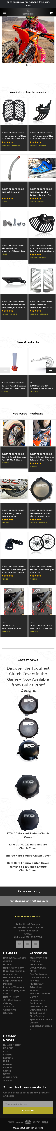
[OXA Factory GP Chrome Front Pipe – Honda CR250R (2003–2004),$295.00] (42, 361)
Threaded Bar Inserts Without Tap (13, 249)
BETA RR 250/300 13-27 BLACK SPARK (41, 627)
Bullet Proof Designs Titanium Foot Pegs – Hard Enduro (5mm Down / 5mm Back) (42, 461)
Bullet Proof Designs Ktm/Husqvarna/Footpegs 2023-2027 (14, 572)
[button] (28, 704)
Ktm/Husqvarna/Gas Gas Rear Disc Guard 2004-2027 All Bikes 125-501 (41, 140)
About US (8, 1006)
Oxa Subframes (38, 974)
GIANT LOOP (10, 1077)
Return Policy (11, 996)
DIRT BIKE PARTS (39, 977)
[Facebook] (27, 944)
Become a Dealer (13, 977)
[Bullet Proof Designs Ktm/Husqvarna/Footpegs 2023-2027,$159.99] (14, 545)
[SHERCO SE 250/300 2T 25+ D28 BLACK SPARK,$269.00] (14, 601)
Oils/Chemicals (38, 1009)
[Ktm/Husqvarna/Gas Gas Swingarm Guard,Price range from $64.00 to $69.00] (14, 280)
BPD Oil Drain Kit (11, 192)
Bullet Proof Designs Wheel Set (42, 570)
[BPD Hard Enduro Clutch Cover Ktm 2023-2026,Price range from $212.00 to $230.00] (42, 489)
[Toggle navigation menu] (7, 12)
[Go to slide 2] (29, 65)
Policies (7, 984)
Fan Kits (34, 980)
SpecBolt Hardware (41, 1019)
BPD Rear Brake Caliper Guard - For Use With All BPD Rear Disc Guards (41, 196)
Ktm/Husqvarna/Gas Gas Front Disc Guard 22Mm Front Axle (42, 251)
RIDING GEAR (37, 984)
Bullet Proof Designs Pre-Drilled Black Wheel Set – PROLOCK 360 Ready (14, 461)
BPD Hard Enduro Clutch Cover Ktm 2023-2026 (40, 516)
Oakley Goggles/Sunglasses (41, 1026)
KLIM (6, 1061)
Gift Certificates (12, 1000)
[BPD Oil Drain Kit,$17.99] (14, 168)
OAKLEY (7, 1067)
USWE (6, 1074)
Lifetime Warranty (13, 987)
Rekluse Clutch (38, 1006)
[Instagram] (19, 944)
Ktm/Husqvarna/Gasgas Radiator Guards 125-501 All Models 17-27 (14, 139)
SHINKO (7, 1054)
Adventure (36, 987)
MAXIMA (7, 1064)
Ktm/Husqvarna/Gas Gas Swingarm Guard (13, 305)
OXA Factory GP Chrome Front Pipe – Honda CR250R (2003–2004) (41, 390)
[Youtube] (35, 944)
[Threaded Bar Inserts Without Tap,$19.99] (14, 224)
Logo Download (12, 980)
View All (7, 1080)
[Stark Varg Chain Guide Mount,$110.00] (14, 489)
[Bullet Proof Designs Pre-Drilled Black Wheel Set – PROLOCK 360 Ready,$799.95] (14, 433)
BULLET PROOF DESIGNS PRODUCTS (39, 961)
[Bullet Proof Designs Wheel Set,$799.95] (42, 545)
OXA (5, 1051)
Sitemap (8, 1013)
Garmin (34, 996)
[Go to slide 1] (27, 65)
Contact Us (9, 1009)
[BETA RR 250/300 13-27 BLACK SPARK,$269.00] (42, 601)
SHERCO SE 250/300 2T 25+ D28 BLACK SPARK (12, 628)
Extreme (8, 1058)
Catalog (7, 1003)
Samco (34, 990)
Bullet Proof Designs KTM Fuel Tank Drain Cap (14, 388)
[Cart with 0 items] (48, 11)
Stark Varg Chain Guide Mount (11, 514)
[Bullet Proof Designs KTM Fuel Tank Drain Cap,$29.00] (14, 361)
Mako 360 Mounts (40, 993)
